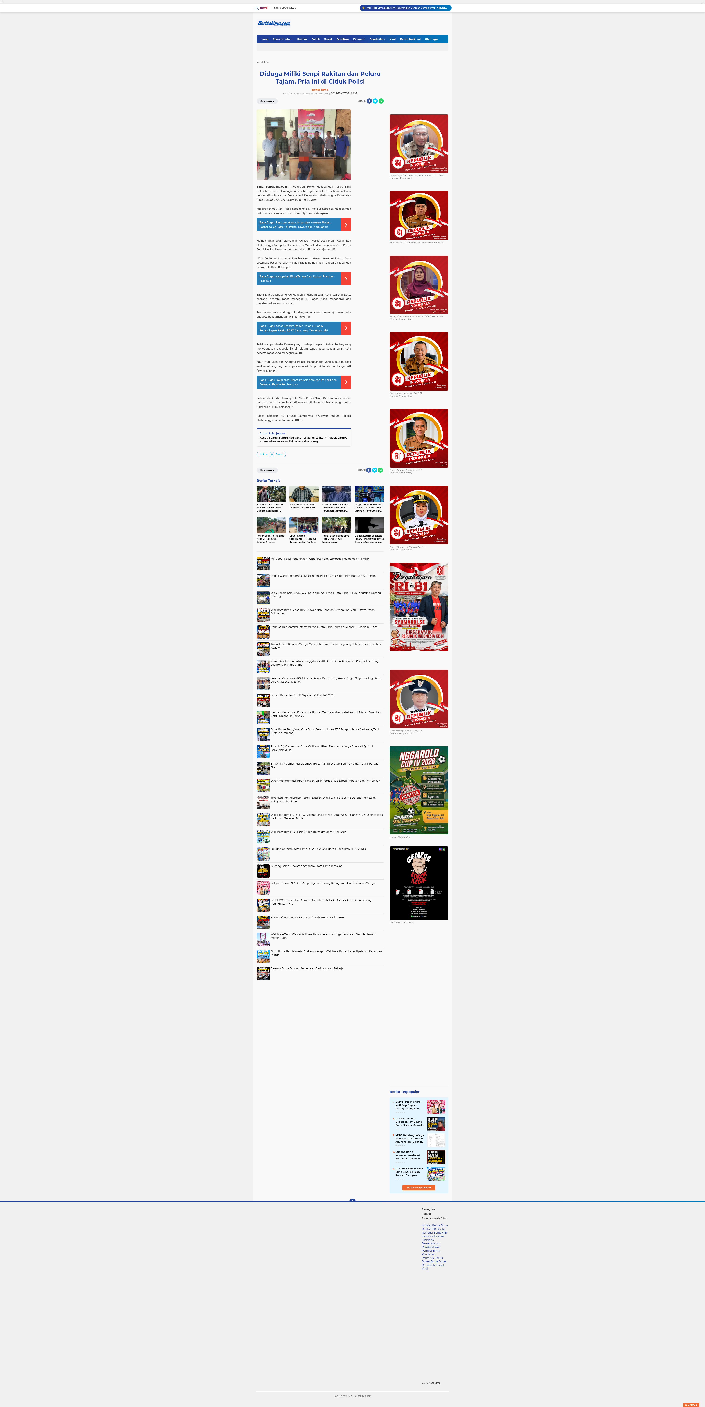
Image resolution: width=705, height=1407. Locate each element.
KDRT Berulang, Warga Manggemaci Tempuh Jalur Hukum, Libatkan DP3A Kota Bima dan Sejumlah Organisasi (409, 1139)
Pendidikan (377, 39)
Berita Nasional (410, 39)
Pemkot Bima (431, 1250)
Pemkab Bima (431, 1247)
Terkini (279, 454)
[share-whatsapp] (381, 101)
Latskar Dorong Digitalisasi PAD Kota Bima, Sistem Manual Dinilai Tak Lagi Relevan (408, 1122)
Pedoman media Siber (434, 1218)
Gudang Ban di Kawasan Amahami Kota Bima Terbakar (306, 866)
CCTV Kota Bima (431, 1382)
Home (263, 8)
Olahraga (431, 39)
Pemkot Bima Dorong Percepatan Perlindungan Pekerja (307, 968)
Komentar (269, 101)
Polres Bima (430, 1261)
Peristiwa (342, 39)
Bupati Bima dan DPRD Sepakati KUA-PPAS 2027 (302, 695)
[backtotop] (352, 1202)
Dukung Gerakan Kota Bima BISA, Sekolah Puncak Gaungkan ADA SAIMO (318, 849)
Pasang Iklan (429, 1209)
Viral (393, 39)
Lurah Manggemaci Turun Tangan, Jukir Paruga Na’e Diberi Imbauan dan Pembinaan (325, 780)
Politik (315, 39)
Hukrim (302, 39)
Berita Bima (440, 1225)
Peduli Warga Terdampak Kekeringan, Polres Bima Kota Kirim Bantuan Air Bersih (323, 575)
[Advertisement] (320, 1007)
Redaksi (426, 1213)
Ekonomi (359, 39)
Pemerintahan (282, 39)
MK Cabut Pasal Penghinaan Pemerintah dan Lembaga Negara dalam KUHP (320, 558)
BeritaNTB (440, 1232)
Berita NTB (429, 1229)
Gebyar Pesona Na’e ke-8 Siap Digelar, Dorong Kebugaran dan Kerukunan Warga (323, 883)
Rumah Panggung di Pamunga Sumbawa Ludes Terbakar (308, 917)
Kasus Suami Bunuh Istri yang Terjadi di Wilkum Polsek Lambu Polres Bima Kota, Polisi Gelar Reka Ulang (304, 439)
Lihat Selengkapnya (418, 1187)
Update (692, 1404)
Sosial (328, 39)
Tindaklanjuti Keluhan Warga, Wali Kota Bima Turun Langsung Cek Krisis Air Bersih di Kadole (407, 7)
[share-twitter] (375, 101)
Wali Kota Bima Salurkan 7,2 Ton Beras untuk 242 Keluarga (308, 832)
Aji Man (426, 1225)
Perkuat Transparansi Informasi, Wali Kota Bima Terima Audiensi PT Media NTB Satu (325, 627)
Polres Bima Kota (434, 1263)
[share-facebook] (369, 101)
